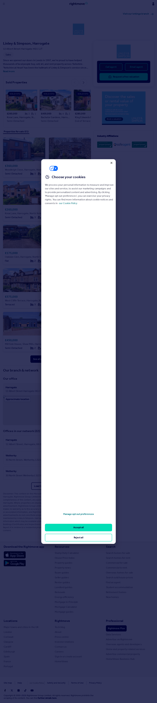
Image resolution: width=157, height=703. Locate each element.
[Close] (111, 162)
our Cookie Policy (68, 203)
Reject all (78, 537)
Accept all (78, 527)
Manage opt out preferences (78, 514)
